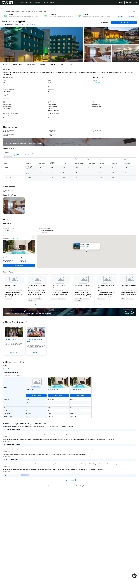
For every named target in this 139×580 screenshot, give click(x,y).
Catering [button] (30, 300)
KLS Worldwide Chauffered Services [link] (107, 286)
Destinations (38, 2)
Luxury (52, 2)
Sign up (131, 2)
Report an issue (53, 486)
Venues (22, 2)
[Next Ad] (33, 237)
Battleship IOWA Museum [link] (129, 286)
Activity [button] (30, 298)
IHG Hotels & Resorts (11, 339)
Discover (46, 2)
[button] (41, 44)
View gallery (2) (133, 59)
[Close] (134, 11)
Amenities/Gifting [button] (37, 298)
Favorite (105, 22)
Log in (135, 2)
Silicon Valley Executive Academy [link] (84, 286)
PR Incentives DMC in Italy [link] (37, 286)
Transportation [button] (8, 298)
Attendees (6, 152)
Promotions (29, 2)
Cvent (2, 6)
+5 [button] (34, 300)
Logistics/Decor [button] (78, 300)
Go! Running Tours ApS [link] (59, 286)
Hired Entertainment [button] (61, 298)
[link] (14, 280)
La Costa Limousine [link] (11, 286)
